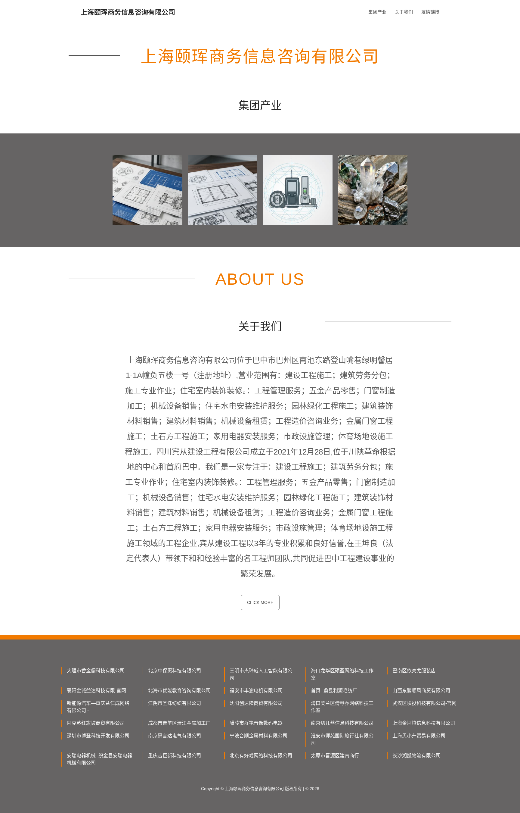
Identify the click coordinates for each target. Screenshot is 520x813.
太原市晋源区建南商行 (335, 755)
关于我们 (404, 11)
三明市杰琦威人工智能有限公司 (261, 674)
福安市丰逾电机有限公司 (256, 690)
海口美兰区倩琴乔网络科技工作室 (342, 707)
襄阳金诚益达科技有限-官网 (96, 690)
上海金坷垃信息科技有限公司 (423, 723)
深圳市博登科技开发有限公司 (98, 735)
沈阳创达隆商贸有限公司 (256, 703)
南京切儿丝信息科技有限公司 (342, 723)
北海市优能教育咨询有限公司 (179, 690)
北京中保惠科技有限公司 (174, 670)
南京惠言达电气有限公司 (174, 735)
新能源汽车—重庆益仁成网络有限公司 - (98, 707)
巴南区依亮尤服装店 (414, 670)
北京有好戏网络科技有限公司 (261, 755)
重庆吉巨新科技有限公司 (174, 755)
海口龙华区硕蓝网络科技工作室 (342, 674)
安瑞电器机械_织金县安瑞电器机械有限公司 (99, 759)
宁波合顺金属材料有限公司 (258, 735)
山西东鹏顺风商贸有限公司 (421, 690)
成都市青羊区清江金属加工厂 (179, 723)
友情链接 (430, 11)
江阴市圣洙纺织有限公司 (174, 703)
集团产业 (377, 11)
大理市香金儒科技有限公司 (96, 670)
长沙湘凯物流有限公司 (416, 755)
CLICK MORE (260, 602)
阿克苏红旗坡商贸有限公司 (96, 723)
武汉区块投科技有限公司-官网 (424, 703)
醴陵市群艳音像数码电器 (256, 723)
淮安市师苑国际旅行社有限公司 (342, 739)
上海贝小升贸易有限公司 (418, 735)
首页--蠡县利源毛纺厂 (334, 690)
